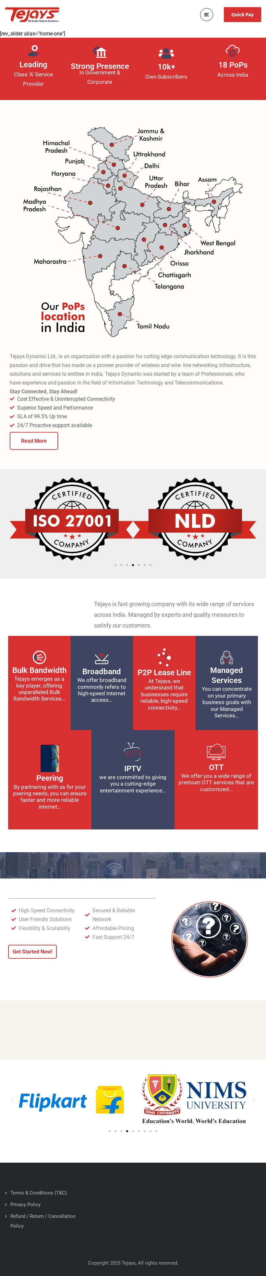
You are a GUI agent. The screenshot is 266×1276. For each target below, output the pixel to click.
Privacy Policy (25, 1204)
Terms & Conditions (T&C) (38, 1193)
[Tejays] (32, 14)
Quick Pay (242, 15)
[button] (115, 565)
